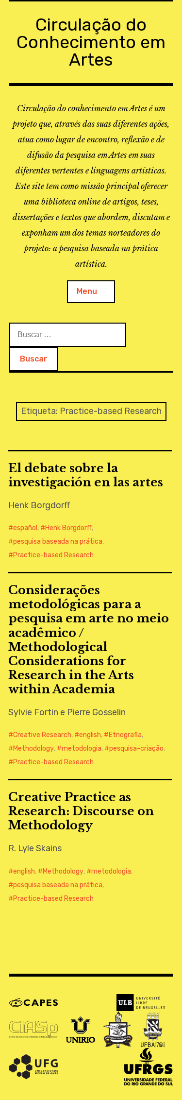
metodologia (81, 748)
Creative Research (42, 735)
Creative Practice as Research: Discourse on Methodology (81, 811)
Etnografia (125, 735)
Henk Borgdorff (68, 528)
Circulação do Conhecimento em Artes (91, 42)
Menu (87, 291)
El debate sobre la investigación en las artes (85, 475)
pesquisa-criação (136, 748)
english (90, 735)
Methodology (33, 748)
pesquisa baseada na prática (57, 541)
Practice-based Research (53, 555)
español (25, 528)
